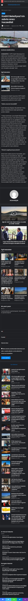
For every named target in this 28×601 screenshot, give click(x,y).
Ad (2, 331)
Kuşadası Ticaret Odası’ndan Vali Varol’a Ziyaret (18, 394)
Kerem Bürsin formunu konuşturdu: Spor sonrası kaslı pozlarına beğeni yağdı (18, 402)
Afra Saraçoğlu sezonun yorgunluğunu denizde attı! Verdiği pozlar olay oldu (18, 79)
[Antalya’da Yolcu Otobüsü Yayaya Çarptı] (21, 256)
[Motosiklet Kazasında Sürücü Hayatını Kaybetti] (5, 88)
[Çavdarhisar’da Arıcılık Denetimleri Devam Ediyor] (6, 457)
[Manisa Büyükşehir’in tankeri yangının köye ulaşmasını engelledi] (6, 411)
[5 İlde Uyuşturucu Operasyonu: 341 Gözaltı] (7, 256)
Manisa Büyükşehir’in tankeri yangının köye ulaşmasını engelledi (17, 410)
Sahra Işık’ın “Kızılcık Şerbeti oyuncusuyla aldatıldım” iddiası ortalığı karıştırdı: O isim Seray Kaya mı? (7, 280)
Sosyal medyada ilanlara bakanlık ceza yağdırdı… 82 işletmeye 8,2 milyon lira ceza (18, 418)
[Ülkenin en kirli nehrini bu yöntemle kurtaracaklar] (6, 387)
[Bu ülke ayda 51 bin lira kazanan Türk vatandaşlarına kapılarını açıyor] (6, 427)
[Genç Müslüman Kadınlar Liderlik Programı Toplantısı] (7, 290)
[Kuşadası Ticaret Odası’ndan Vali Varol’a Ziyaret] (6, 394)
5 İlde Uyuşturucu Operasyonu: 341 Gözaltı (6, 263)
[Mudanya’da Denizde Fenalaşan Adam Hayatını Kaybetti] (21, 290)
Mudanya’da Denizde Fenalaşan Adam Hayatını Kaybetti (21, 297)
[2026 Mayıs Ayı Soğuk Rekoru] (6, 510)
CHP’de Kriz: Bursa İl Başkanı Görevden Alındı (20, 278)
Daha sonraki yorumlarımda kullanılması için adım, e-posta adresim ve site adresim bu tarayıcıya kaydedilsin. (13, 351)
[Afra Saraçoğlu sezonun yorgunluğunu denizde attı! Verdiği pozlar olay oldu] (5, 79)
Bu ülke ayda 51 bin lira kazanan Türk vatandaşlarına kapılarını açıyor (18, 427)
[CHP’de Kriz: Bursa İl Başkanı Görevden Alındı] (21, 272)
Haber (9, 10)
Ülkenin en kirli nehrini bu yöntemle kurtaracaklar (16, 1)
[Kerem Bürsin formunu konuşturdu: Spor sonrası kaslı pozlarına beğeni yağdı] (6, 402)
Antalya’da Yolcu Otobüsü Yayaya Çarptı (19, 263)
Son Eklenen (14, 364)
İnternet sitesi (4, 343)
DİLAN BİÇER (6, 25)
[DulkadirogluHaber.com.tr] (14, 5)
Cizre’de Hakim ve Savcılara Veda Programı (18, 501)
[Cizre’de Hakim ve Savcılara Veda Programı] (6, 503)
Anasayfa (5, 10)
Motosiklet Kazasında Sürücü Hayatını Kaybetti (18, 435)
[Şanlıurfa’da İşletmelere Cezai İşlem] (6, 372)
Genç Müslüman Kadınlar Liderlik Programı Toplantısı (7, 297)
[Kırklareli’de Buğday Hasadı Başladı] (6, 464)
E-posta (3, 337)
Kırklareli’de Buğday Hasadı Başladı (17, 462)
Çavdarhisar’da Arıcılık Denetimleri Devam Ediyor (18, 455)
